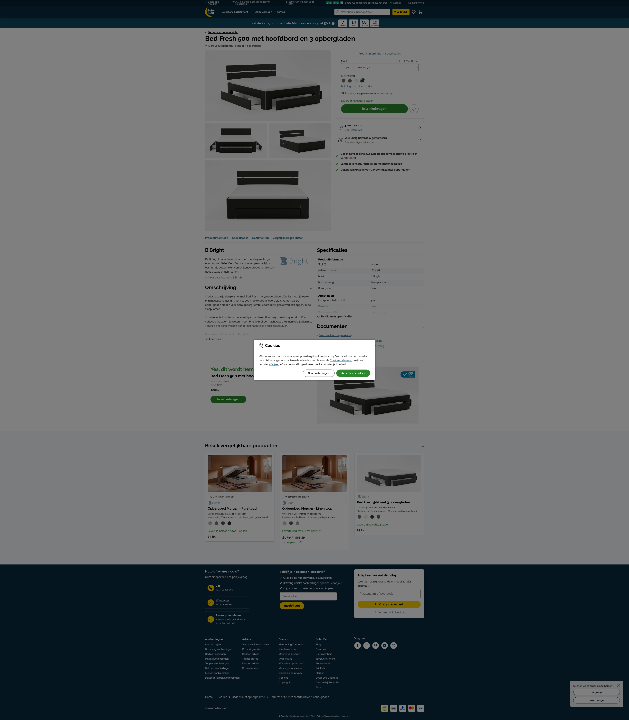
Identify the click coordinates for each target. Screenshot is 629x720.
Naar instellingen (319, 373)
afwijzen (274, 364)
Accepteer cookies (353, 373)
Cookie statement (341, 360)
